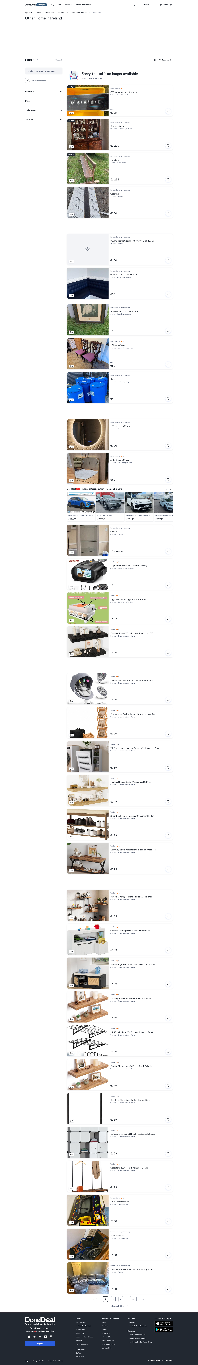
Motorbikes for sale (83, 1326)
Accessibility (107, 1348)
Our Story (133, 1322)
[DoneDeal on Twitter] (34, 1336)
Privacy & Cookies (38, 1361)
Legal (27, 1361)
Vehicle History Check (84, 1337)
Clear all (58, 60)
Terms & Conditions (55, 1361)
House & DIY (62, 12)
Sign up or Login (165, 4)
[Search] (28, 80)
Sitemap (79, 1340)
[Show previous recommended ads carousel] (166, 489)
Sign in (40, 1344)
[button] (83, 4)
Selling (104, 1329)
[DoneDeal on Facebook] (29, 1336)
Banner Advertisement (137, 1338)
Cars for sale (81, 1322)
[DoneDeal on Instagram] (51, 1336)
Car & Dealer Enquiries (137, 1334)
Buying (104, 1326)
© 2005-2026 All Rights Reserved (160, 1360)
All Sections (49, 12)
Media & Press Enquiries (138, 1326)
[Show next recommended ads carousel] (171, 489)
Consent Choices (108, 1344)
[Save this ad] (168, 111)
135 (133, 1299)
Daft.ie (78, 1353)
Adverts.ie (80, 1357)
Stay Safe (106, 1333)
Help (104, 1322)
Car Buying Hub (81, 1344)
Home (38, 12)
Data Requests (108, 1340)
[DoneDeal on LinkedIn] (45, 1336)
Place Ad (146, 5)
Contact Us (106, 1337)
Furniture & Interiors (79, 12)
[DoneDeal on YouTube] (40, 1336)
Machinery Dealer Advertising (140, 1342)
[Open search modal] (134, 4)
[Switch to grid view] (154, 60)
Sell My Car (80, 1333)
